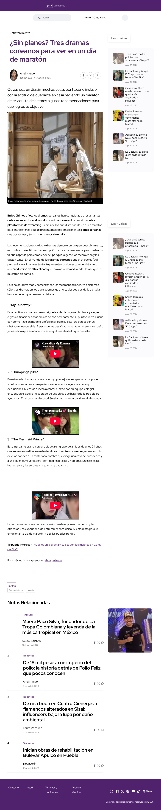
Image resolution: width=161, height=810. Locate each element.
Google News (53, 560)
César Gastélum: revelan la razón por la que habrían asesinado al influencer (137, 94)
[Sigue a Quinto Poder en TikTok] (138, 791)
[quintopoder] (56, 5)
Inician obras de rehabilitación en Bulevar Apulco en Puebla (58, 752)
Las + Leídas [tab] (119, 38)
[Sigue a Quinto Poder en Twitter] (122, 791)
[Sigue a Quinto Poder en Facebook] (117, 791)
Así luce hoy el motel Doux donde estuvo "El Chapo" (136, 138)
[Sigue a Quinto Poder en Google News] (147, 791)
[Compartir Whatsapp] (98, 75)
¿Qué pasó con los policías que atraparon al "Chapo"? (137, 57)
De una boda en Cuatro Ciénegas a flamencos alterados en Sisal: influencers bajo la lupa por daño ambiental (60, 711)
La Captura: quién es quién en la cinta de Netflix (136, 155)
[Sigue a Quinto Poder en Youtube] (133, 791)
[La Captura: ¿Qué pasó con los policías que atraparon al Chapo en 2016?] (118, 58)
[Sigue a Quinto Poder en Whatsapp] (111, 791)
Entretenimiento (16, 590)
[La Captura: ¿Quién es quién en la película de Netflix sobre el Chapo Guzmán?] (118, 155)
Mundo (31, 590)
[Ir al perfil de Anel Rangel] (14, 75)
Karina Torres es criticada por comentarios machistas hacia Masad (134, 118)
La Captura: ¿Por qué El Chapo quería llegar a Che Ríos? (136, 74)
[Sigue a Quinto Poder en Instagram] (127, 791)
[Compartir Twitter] (90, 75)
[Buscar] (39, 17)
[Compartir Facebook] (83, 75)
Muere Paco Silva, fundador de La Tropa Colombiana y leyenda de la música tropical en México (58, 626)
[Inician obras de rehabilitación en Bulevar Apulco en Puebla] (130, 759)
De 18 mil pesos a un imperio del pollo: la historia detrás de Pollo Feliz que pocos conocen (62, 667)
